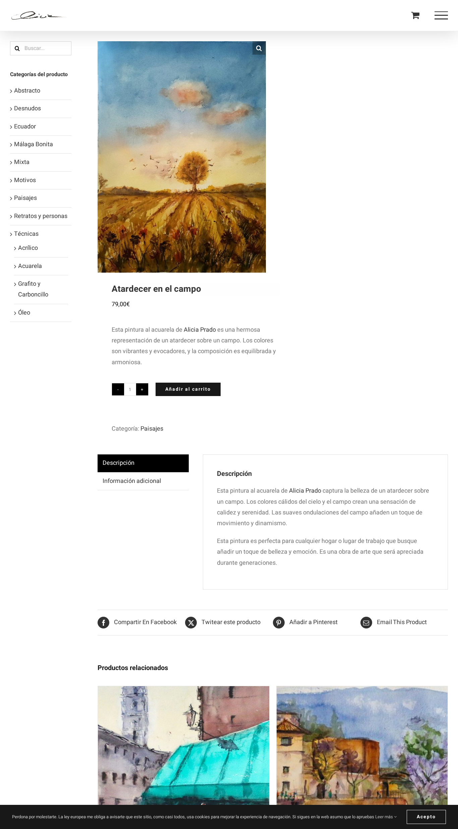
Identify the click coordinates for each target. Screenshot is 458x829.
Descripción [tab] (118, 462)
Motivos (25, 180)
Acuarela (30, 266)
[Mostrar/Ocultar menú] (441, 15)
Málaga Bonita (33, 144)
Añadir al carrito (188, 389)
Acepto (426, 816)
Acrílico (28, 248)
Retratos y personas (40, 216)
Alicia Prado (200, 329)
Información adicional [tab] (132, 481)
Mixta (22, 162)
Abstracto (27, 90)
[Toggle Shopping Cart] (415, 14)
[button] (259, 48)
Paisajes (151, 428)
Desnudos (27, 108)
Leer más (384, 817)
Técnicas (26, 233)
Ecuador (25, 126)
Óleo (24, 312)
